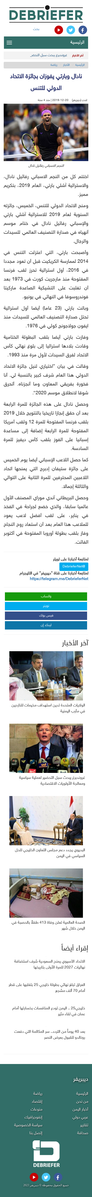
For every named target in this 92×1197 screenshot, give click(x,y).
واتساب (46, 596)
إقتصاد (37, 1101)
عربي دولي (80, 1117)
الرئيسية (77, 42)
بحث (36, 29)
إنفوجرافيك (33, 1117)
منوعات (36, 1109)
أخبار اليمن (80, 1109)
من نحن (82, 1101)
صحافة (82, 1133)
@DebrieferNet (74, 567)
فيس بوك (46, 616)
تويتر (46, 606)
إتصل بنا (35, 1133)
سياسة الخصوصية (28, 1125)
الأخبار (66, 65)
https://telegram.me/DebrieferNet (59, 579)
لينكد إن (46, 625)
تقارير (84, 1125)
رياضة (54, 65)
